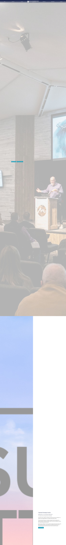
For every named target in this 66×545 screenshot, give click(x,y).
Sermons (44, 1)
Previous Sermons (41, 527)
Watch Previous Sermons (20, 161)
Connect (13, 1)
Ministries (52, 1)
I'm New (61, 1)
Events (22, 1)
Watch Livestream (14, 161)
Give (4, 1)
